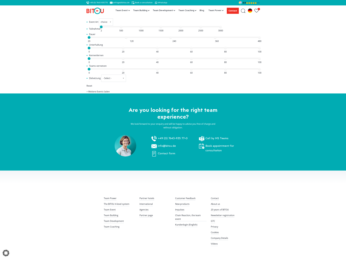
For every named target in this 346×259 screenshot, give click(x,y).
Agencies (144, 209)
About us (215, 203)
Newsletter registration (222, 215)
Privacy (214, 226)
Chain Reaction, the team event (188, 217)
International (146, 203)
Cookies (215, 232)
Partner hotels (146, 198)
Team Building (111, 215)
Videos (214, 243)
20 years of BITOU (220, 209)
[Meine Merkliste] (257, 11)
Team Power (110, 198)
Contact (233, 10)
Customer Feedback (185, 198)
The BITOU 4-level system (116, 203)
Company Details (219, 238)
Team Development (114, 221)
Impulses (179, 209)
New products (182, 203)
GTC (213, 221)
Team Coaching (111, 226)
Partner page (146, 215)
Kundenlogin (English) (186, 224)
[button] (6, 253)
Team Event (110, 209)
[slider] (101, 27)
